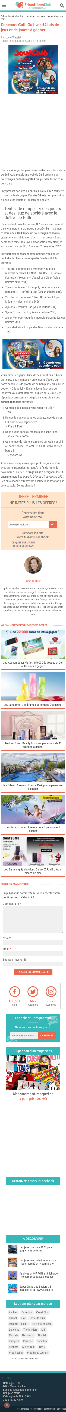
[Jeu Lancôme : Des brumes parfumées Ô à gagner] (33, 700)
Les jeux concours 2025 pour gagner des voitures (36, 1249)
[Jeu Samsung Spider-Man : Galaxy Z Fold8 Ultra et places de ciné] (33, 865)
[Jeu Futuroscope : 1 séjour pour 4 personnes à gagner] (33, 823)
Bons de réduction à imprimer (20, 1389)
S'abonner (47, 1035)
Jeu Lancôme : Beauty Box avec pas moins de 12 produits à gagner (33, 745)
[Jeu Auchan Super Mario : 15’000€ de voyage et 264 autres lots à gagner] (33, 658)
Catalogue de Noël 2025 (17, 1396)
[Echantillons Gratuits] (33, 8)
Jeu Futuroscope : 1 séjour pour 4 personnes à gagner (33, 829)
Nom (6, 938)
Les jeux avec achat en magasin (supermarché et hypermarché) (38, 1262)
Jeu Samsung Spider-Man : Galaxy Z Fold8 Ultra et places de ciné (33, 871)
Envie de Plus (37, 1318)
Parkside (28, 1341)
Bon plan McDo (11, 1393)
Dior (23, 1318)
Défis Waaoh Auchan (14, 1386)
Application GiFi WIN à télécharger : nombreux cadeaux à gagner (39, 1275)
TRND (42, 1347)
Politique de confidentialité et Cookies (49, 1409)
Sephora (13, 1347)
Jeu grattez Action (13, 1399)
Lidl (43, 1329)
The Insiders (30, 1329)
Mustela (13, 1335)
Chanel (13, 1318)
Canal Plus (42, 1312)
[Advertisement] (33, 130)
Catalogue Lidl (11, 1383)
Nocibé (42, 1335)
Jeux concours (27, 16)
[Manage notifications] (7, 1405)
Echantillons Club (9, 16)
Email (6, 948)
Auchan (13, 1312)
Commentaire (12, 903)
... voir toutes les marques (24, 1358)
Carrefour (26, 1312)
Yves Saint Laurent (37, 1352)
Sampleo (42, 1341)
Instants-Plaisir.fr (18, 1324)
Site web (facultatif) (14, 959)
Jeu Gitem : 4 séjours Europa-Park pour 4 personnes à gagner (33, 786)
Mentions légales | (25, 1409)
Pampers (14, 1341)
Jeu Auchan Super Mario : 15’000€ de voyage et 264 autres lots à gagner (33, 664)
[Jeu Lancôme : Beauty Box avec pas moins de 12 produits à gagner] (33, 739)
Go (52, 524)
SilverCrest (28, 1347)
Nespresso (28, 1335)
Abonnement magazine (33, 1096)
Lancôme (14, 1329)
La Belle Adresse (42, 1324)
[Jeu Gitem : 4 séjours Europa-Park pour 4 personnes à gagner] (33, 781)
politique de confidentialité (18, 897)
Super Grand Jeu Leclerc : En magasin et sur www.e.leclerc (36, 1288)
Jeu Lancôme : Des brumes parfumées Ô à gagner (33, 704)
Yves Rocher (16, 1352)
